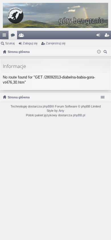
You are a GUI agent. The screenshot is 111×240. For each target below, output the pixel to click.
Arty (61, 110)
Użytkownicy (22, 36)
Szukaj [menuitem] (106, 52)
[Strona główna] (55, 15)
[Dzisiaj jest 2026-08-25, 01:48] (99, 51)
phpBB (47, 106)
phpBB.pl (79, 115)
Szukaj (10, 43)
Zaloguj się (30, 43)
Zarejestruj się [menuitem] (108, 36)
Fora (14, 36)
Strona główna (19, 97)
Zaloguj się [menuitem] (99, 36)
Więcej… (5, 36)
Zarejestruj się (55, 43)
